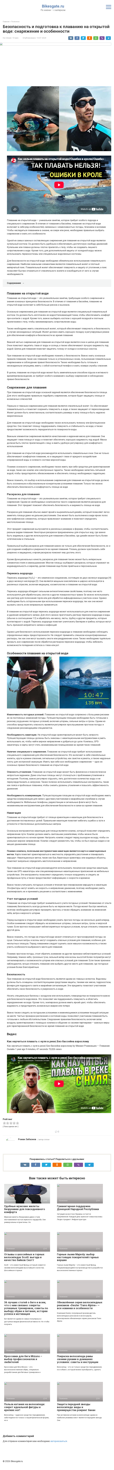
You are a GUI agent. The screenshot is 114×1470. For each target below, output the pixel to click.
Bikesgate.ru (53, 6)
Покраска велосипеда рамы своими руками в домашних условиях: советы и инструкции (77, 1359)
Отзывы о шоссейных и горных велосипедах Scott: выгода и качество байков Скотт (24, 1257)
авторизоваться (58, 1441)
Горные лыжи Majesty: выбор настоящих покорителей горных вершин (78, 1257)
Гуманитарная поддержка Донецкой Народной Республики (78, 1208)
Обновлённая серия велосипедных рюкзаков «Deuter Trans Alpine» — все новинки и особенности (79, 1305)
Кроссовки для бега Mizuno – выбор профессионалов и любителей (23, 1359)
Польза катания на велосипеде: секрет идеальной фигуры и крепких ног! (24, 1407)
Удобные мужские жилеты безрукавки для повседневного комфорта (24, 1209)
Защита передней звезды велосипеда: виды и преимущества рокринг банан (76, 1407)
